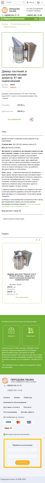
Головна (6, 397)
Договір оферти (27, 412)
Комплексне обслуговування (14, 402)
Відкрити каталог (14, 19)
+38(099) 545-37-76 (14, 385)
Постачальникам (10, 412)
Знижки (17, 397)
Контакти (27, 407)
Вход (32, 2)
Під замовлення (14, 118)
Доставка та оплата (11, 407)
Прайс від (28, 397)
